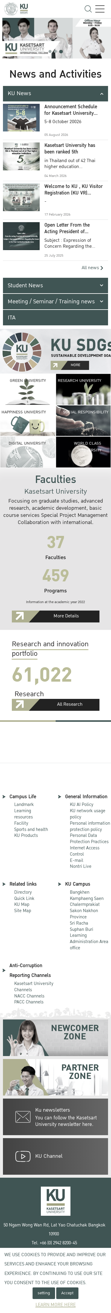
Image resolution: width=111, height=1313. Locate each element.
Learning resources (23, 814)
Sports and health (31, 829)
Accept (67, 1293)
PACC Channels (29, 1001)
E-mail (76, 860)
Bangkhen (79, 892)
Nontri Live (80, 866)
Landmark (24, 804)
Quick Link (24, 898)
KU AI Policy (82, 804)
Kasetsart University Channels (34, 986)
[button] (50, 51)
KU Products (26, 835)
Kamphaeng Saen (87, 898)
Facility (21, 823)
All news (91, 268)
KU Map (21, 904)
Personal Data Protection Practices (89, 838)
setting (44, 1293)
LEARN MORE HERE (56, 1305)
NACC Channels (29, 996)
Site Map (22, 910)
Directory (23, 892)
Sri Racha (79, 923)
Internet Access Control (84, 851)
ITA (11, 317)
